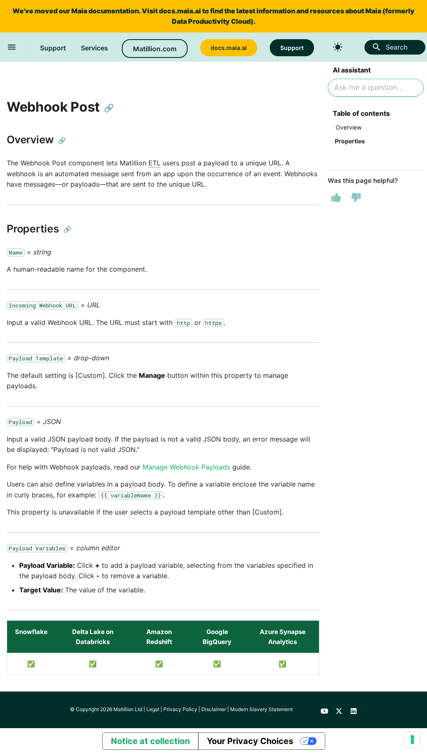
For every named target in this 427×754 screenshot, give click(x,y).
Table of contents (361, 113)
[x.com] (339, 710)
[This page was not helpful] (356, 197)
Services (94, 48)
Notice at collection (150, 741)
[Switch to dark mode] (337, 47)
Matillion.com (154, 49)
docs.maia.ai (180, 11)
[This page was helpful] (336, 197)
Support (53, 48)
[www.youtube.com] (324, 710)
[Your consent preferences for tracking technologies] (412, 739)
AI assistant (352, 70)
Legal (152, 709)
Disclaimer (213, 709)
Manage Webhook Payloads (186, 467)
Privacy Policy (180, 709)
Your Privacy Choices (250, 741)
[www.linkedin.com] (353, 710)
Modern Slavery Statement (261, 709)
